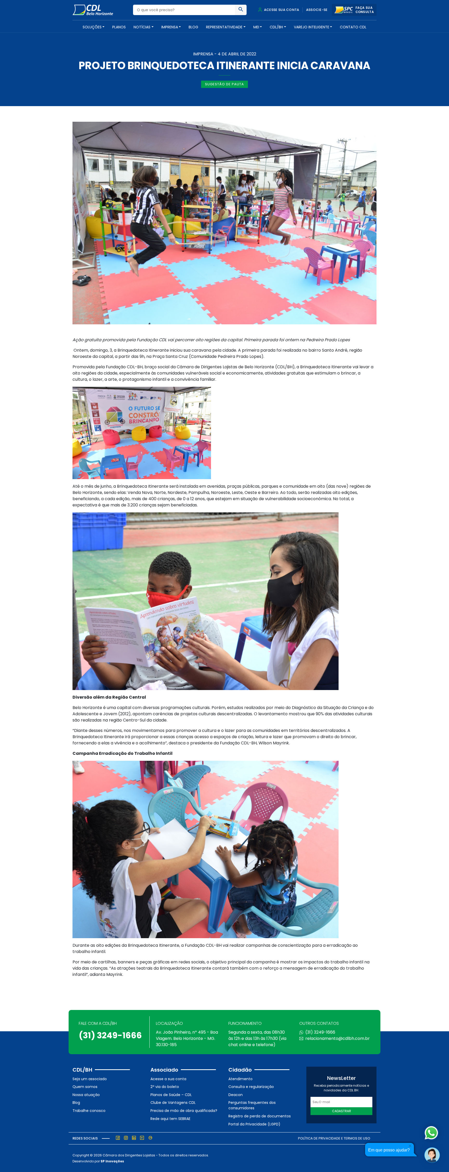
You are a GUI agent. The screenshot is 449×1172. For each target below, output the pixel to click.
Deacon (235, 1094)
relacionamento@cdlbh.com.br (337, 1038)
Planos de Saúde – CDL (171, 1094)
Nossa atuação (86, 1094)
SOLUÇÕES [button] (92, 27)
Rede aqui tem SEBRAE (170, 1118)
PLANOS (119, 27)
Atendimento (240, 1078)
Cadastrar (341, 1111)
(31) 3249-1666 (110, 1035)
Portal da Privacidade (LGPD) (254, 1124)
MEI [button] (256, 27)
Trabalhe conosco (88, 1110)
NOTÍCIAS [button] (142, 27)
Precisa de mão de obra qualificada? (183, 1110)
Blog (193, 27)
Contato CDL (353, 27)
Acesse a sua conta (168, 1078)
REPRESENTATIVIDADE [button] (224, 27)
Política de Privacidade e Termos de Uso (334, 1138)
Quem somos (84, 1086)
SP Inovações (112, 1161)
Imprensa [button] (169, 27)
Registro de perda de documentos (259, 1116)
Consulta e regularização (251, 1086)
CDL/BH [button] (276, 27)
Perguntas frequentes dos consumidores (252, 1105)
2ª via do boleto (164, 1086)
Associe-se (317, 9)
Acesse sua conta (281, 9)
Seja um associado (89, 1078)
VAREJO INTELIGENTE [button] (311, 27)
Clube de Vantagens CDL (173, 1102)
